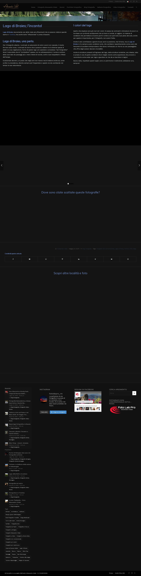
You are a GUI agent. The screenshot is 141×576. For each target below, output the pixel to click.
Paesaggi (8, 554)
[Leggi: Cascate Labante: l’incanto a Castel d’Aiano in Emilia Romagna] (6, 432)
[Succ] (139, 165)
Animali (8, 511)
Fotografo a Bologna (11, 530)
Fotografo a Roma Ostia (23, 536)
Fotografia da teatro (16, 483)
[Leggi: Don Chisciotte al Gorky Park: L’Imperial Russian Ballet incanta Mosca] (6, 392)
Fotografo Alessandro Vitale (13, 533)
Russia (14, 554)
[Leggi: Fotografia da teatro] (6, 484)
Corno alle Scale (10, 520)
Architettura (14, 511)
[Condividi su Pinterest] (62, 259)
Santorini (8, 557)
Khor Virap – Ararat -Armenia (18, 443)
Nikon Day (25, 551)
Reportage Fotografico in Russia (19, 424)
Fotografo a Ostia (10, 536)
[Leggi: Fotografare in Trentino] (6, 493)
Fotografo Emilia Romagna (16, 461)
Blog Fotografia (86, 249)
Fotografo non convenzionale (105, 249)
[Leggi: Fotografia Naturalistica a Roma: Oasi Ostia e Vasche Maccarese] (6, 402)
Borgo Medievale (25, 517)
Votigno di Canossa (24, 560)
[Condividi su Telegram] (95, 259)
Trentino (12, 34)
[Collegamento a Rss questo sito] (136, 1)
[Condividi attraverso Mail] (111, 259)
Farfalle (8, 524)
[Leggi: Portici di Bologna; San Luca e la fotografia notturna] (6, 454)
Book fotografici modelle (12, 517)
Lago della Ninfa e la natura (18, 474)
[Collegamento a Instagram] (133, 1)
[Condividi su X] (29, 259)
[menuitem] (111, 1)
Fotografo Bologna (25, 459)
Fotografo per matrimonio (13, 545)
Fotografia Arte (15, 524)
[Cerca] (136, 7)
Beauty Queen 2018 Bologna (13, 514)
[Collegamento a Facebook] (131, 1)
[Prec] (1, 165)
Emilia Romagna (20, 520)
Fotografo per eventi (11, 542)
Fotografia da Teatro (11, 526)
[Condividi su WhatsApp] (46, 259)
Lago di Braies (119, 249)
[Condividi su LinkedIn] (79, 259)
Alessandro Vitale (62, 249)
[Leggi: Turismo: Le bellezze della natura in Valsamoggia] (6, 465)
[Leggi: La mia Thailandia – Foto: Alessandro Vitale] (6, 501)
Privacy (111, 1)
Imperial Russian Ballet (12, 548)
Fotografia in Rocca (23, 526)
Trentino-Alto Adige (130, 249)
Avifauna (22, 511)
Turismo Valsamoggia (11, 560)
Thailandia (15, 557)
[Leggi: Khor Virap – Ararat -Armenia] (6, 444)
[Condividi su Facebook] (13, 259)
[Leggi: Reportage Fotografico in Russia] (6, 425)
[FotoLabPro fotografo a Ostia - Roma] (11, 7)
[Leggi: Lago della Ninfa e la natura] (6, 475)
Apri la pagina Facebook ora (85, 401)
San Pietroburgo (21, 554)
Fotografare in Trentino (17, 493)
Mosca (13, 551)
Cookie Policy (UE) (120, 1)
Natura (19, 551)
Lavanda (8, 551)
